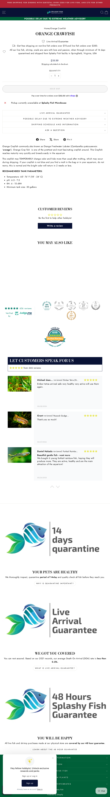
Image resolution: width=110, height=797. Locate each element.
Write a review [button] (55, 225)
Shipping (45, 64)
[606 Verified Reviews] (55, 348)
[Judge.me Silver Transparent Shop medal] (71, 305)
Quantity (55, 70)
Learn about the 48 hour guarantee (55, 749)
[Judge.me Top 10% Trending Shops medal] (71, 315)
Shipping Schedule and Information (55, 124)
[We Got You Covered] (55, 620)
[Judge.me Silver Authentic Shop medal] (59, 305)
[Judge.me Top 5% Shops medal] (95, 305)
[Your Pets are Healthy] (55, 538)
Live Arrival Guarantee (55, 113)
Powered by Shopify (55, 794)
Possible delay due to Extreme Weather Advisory (55, 118)
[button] (52, 487)
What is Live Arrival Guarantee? (55, 668)
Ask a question (55, 130)
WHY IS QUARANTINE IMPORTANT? (55, 583)
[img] (16, 367)
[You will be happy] (55, 704)
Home (46, 28)
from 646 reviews (32, 367)
